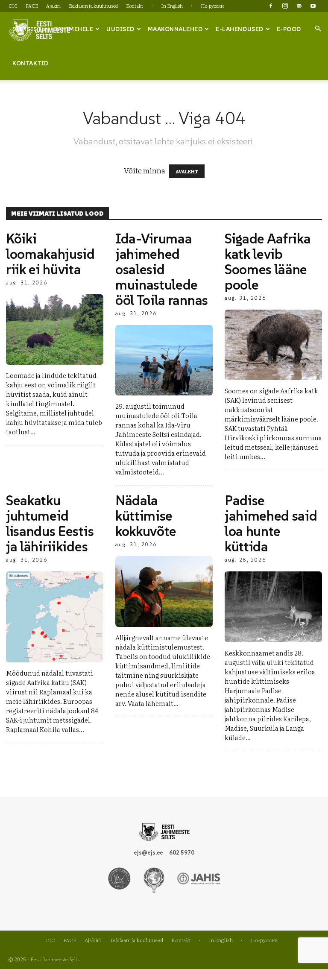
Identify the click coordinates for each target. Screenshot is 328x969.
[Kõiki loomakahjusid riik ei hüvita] (54, 329)
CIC (13, 5)
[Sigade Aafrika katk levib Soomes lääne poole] (273, 345)
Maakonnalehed (175, 29)
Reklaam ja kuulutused (93, 5)
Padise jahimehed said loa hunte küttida (271, 523)
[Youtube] (313, 6)
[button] (318, 28)
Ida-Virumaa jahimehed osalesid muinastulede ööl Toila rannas (161, 269)
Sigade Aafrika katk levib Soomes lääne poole (268, 261)
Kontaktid (30, 63)
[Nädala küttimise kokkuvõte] (164, 591)
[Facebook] (270, 6)
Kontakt (134, 5)
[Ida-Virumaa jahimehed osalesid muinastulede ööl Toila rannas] (164, 360)
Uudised (120, 29)
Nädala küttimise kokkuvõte (145, 516)
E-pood (289, 29)
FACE (32, 5)
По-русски (212, 5)
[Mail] (299, 6)
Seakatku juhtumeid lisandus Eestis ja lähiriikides (50, 523)
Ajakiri (53, 5)
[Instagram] (284, 6)
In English (172, 5)
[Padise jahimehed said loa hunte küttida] (273, 606)
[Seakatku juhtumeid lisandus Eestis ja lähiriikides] (54, 616)
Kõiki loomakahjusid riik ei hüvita (50, 254)
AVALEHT (187, 171)
